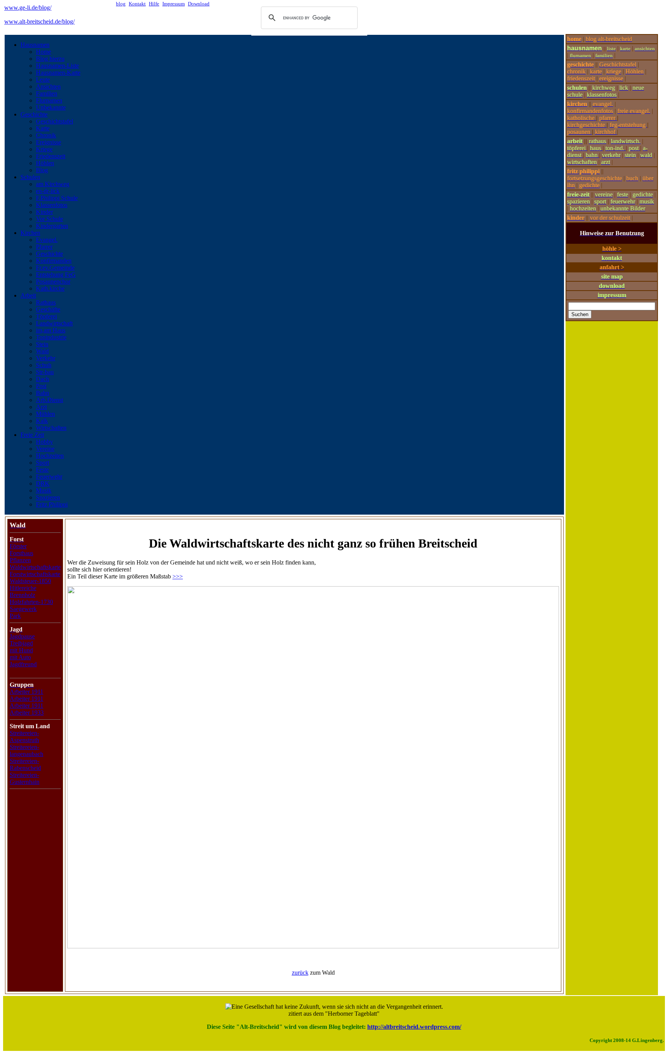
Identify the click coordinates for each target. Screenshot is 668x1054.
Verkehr (45, 358)
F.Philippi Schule (57, 198)
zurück (300, 972)
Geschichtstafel (54, 121)
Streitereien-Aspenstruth (24, 736)
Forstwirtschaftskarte (35, 574)
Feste (42, 469)
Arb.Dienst (49, 400)
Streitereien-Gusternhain (24, 778)
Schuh (43, 365)
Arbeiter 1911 (26, 691)
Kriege (44, 149)
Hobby (44, 441)
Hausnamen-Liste (57, 65)
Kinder (44, 212)
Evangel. (47, 239)
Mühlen (45, 414)
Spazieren (48, 497)
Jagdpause (22, 636)
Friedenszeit (50, 156)
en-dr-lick (48, 191)
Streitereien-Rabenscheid (25, 764)
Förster (18, 546)
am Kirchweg (52, 184)
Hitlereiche (23, 588)
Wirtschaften (51, 427)
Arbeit (28, 295)
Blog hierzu (50, 58)
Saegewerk (23, 609)
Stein (42, 344)
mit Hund (21, 650)
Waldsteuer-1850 (30, 581)
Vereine (45, 448)
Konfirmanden (54, 260)
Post (41, 386)
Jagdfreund (23, 664)
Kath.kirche (50, 288)
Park (15, 616)
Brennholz (22, 595)
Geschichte (34, 114)
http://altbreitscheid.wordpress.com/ (414, 1026)
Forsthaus (21, 553)
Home (43, 51)
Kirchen (30, 232)
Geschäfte (48, 309)
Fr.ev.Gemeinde (55, 267)
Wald (42, 351)
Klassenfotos (51, 205)
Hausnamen (34, 44)
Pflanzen (20, 560)
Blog (42, 170)
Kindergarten (52, 225)
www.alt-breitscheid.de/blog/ (39, 21)
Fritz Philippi (52, 504)
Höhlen (45, 163)
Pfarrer (44, 246)
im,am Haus (50, 330)
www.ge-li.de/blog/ (27, 7)
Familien (46, 93)
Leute (43, 79)
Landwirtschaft (54, 323)
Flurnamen (49, 100)
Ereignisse (48, 142)
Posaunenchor (53, 281)
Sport (42, 462)
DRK (42, 483)
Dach (42, 379)
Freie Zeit (32, 434)
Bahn (42, 393)
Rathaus (46, 302)
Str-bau (45, 372)
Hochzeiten (50, 455)
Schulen (30, 177)
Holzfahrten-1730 (31, 602)
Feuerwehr (49, 476)
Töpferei (46, 316)
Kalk (42, 420)
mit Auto (20, 657)
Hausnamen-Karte (58, 72)
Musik (43, 490)
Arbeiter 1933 (27, 712)
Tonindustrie (51, 337)
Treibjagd (21, 643)
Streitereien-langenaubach (26, 750)
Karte (42, 128)
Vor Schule (49, 219)
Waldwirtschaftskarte (35, 567)
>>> (177, 576)
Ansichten (48, 86)
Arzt (41, 407)
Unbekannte (51, 107)
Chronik (46, 135)
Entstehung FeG (56, 274)
